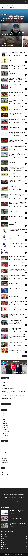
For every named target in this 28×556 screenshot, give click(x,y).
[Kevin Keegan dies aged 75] (11, 43)
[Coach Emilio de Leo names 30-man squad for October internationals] (4, 344)
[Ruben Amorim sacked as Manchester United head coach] (4, 211)
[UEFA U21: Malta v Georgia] (4, 290)
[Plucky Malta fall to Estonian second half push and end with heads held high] (4, 148)
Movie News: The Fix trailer (8, 388)
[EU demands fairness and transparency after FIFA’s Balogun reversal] (4, 518)
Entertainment (5, 448)
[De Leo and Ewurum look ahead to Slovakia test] (4, 108)
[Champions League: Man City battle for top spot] (4, 245)
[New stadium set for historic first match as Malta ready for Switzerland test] (4, 80)
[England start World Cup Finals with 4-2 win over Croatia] (4, 54)
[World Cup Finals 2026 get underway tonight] (4, 60)
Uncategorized (5, 458)
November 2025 (5, 431)
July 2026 (4, 415)
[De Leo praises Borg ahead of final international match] (4, 296)
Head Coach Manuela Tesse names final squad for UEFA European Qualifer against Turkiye (17, 196)
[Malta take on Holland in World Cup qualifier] (4, 316)
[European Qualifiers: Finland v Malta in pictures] (4, 264)
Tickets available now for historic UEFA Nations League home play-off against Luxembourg (17, 203)
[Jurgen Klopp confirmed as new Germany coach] (14, 31)
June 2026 (4, 417)
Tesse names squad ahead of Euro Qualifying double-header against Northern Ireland (16, 140)
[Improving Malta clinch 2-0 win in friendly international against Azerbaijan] (4, 67)
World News (5, 460)
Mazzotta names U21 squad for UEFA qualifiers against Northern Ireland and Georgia (17, 336)
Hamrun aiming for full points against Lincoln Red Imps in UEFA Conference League (17, 237)
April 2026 (4, 421)
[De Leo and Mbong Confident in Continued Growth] (4, 330)
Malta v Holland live (13, 307)
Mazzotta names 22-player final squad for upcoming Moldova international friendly (17, 100)
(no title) (4, 385)
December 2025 (5, 429)
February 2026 (5, 425)
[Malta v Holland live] (4, 309)
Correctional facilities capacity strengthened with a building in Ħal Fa (13, 381)
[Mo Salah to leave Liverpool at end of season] (4, 174)
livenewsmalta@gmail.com (16, 501)
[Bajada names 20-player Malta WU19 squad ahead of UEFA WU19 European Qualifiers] (4, 154)
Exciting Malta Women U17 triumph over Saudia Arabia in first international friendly (17, 86)
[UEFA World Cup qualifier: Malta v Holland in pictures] (4, 303)
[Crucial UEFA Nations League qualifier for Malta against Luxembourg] (4, 169)
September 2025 (5, 435)
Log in (3, 470)
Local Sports (5, 452)
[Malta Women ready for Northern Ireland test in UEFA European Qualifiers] (4, 134)
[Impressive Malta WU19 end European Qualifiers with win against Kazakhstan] (4, 121)
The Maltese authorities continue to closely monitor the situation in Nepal (14, 392)
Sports (6, 5)
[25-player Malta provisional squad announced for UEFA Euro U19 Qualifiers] (4, 271)
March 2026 (4, 423)
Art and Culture (5, 444)
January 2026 (5, 427)
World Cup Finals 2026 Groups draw (16, 216)
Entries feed (4, 472)
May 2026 (4, 419)
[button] (2, 2)
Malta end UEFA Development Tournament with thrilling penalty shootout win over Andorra (16, 188)
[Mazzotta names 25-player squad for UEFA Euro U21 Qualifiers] (4, 277)
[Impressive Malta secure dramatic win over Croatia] (4, 224)
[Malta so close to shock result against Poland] (4, 258)
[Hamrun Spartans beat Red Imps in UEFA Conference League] (4, 231)
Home (2, 5)
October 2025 (5, 433)
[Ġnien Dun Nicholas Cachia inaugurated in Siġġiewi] (4, 525)
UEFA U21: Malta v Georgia (14, 288)
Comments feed (5, 474)
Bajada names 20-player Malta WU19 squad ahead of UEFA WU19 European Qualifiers (17, 154)
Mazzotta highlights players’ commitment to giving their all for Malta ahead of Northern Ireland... (17, 322)
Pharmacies (4, 454)
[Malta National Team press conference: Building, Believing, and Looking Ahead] (4, 350)
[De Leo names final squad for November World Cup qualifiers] (4, 283)
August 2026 (5, 413)
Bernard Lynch (12, 55)
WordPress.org (5, 476)
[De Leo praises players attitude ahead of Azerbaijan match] (4, 73)
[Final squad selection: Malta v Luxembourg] (4, 182)
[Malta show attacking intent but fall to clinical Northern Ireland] (4, 127)
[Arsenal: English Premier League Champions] (4, 115)
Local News (4, 450)
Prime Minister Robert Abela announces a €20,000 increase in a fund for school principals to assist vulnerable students (13, 397)
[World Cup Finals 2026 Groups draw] (4, 218)
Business (4, 446)
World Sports (3, 14)
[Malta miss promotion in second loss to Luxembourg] (4, 162)
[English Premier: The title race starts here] (4, 251)
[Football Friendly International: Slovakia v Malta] (4, 94)
